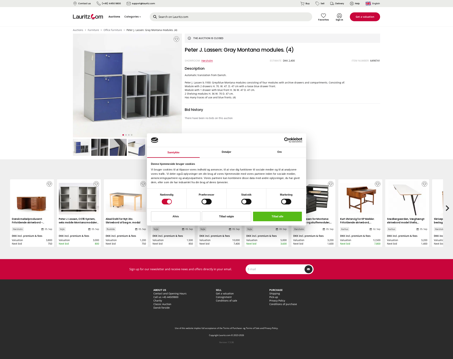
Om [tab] (279, 151)
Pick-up (273, 297)
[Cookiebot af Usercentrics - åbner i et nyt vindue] (286, 140)
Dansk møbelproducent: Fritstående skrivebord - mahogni (27, 222)
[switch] (207, 201)
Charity (157, 300)
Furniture (93, 30)
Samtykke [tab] (173, 152)
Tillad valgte (226, 216)
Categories (131, 16)
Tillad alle (277, 216)
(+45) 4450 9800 (111, 3)
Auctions (78, 30)
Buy (308, 3)
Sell (322, 3)
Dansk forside (161, 307)
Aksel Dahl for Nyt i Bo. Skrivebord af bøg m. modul (123, 220)
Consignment (224, 297)
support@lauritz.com (143, 3)
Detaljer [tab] (226, 151)
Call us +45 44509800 (165, 297)
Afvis (176, 216)
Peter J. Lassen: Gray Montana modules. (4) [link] (152, 30)
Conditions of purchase (283, 304)
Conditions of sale (226, 300)
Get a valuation (365, 16)
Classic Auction (162, 304)
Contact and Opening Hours (170, 293)
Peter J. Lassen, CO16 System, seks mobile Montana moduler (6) (78, 222)
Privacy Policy (277, 300)
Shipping (274, 293)
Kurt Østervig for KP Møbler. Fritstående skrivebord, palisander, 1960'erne (357, 222)
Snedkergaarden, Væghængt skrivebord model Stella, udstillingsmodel (405, 222)
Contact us (84, 3)
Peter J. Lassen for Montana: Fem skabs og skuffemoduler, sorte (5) (311, 222)
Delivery (339, 3)
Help (357, 3)
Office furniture (113, 30)
